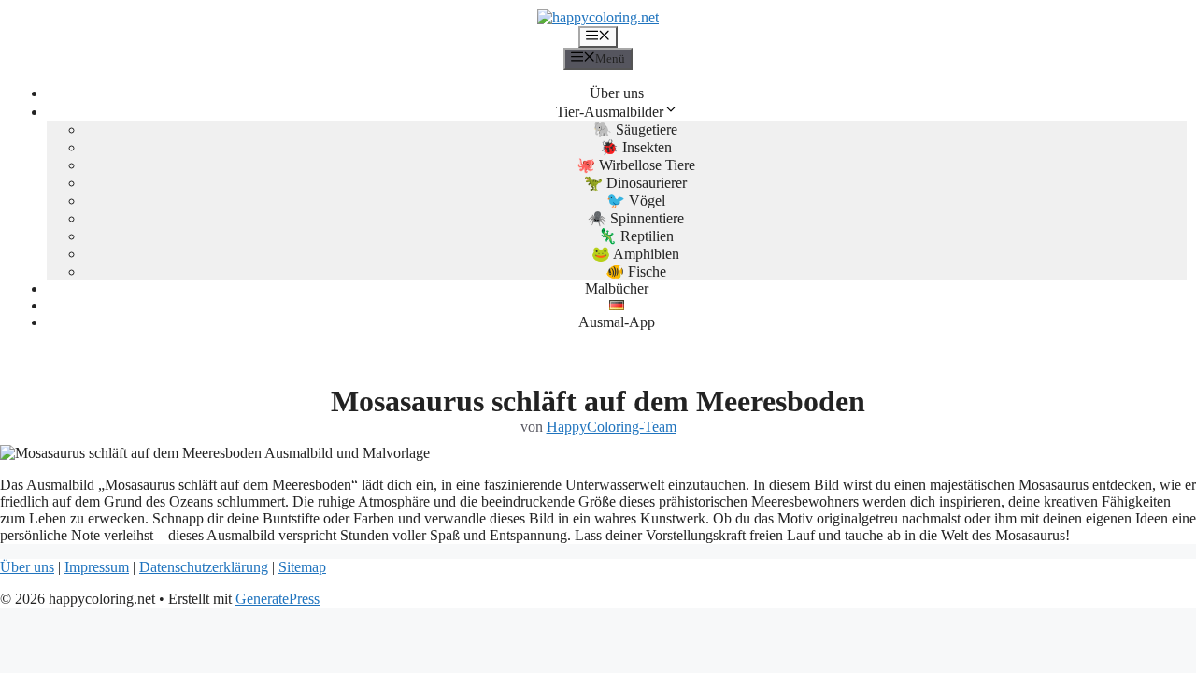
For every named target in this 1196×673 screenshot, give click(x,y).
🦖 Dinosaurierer (635, 183)
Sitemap (302, 567)
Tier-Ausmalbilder (609, 112)
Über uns (617, 93)
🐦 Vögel (635, 200)
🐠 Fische (635, 271)
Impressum (96, 567)
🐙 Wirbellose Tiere (636, 165)
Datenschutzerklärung (203, 567)
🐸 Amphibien (635, 254)
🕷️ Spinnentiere (636, 218)
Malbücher (616, 288)
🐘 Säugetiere (635, 129)
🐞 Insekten (636, 147)
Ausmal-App (616, 322)
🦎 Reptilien (636, 236)
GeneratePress (277, 599)
